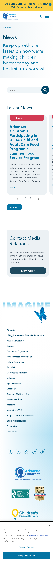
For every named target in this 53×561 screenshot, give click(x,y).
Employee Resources (16, 420)
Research (11, 404)
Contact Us (12, 431)
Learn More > (35, 7)
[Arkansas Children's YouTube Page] (42, 451)
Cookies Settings (26, 547)
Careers (10, 346)
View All (14, 207)
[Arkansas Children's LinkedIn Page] (34, 451)
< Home (7, 27)
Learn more (27, 270)
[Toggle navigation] (47, 16)
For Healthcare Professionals (20, 356)
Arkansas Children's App (18, 394)
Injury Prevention (14, 383)
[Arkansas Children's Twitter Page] (18, 451)
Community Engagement (18, 351)
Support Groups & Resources (21, 415)
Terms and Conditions (38, 535)
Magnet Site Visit (14, 410)
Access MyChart (14, 399)
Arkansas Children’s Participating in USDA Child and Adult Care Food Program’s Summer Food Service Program (24, 142)
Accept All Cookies (26, 555)
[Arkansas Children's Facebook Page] (10, 451)
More (12, 187)
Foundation (12, 367)
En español (12, 426)
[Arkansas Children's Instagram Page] (26, 451)
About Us (11, 330)
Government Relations (17, 372)
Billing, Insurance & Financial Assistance (25, 335)
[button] (50, 4)
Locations (11, 388)
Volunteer (11, 378)
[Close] (49, 525)
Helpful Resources (15, 362)
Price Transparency (15, 340)
